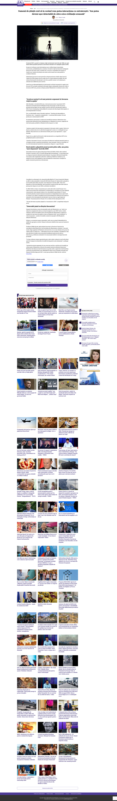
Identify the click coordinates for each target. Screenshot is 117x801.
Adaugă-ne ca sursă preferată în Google (51, 23)
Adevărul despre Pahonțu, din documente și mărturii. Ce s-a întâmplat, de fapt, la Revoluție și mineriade (26, 516)
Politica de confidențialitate (39, 793)
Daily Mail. (29, 253)
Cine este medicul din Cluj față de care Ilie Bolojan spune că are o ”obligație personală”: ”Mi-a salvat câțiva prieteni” (90, 337)
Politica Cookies (50, 793)
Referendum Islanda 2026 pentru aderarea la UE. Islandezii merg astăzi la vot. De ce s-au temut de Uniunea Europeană (68, 560)
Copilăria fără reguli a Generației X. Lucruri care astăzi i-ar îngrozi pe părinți (47, 583)
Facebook (32, 265)
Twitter (48, 265)
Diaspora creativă (60, 1)
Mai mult (66, 2)
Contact (67, 793)
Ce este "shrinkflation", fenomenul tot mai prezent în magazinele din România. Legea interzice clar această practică (68, 759)
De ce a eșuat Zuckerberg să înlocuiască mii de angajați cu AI (68, 514)
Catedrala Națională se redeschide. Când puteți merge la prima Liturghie (26, 691)
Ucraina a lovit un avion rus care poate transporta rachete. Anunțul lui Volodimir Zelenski (26, 758)
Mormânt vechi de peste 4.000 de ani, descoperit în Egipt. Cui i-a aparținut (47, 431)
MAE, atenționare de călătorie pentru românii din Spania (25, 735)
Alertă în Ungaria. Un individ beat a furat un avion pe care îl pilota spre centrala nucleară (67, 472)
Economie (52, 1)
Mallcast (60, 2)
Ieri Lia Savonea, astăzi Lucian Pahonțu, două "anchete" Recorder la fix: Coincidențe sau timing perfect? (26, 452)
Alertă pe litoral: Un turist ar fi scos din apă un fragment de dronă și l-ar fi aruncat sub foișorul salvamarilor (25, 536)
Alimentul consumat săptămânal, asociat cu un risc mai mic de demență (26, 648)
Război (38, 1)
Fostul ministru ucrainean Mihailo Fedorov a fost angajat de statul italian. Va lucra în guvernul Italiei (26, 393)
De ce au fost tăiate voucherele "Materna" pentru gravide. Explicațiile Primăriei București (26, 583)
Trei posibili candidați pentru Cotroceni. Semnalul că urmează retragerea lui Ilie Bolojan (50, 4)
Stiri (35, 8)
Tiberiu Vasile (62, 17)
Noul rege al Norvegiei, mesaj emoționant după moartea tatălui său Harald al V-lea (26, 311)
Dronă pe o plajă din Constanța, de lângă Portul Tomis (47, 333)
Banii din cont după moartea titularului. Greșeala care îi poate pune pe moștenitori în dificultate (68, 311)
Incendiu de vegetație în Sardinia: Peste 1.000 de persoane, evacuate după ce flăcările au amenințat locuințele (68, 649)
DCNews (20, 3)
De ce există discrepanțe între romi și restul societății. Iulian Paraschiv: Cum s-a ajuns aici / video (47, 649)
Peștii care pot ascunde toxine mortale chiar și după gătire (25, 371)
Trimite (47, 285)
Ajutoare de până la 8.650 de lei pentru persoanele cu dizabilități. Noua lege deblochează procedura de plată (68, 606)
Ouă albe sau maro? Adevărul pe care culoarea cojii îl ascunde (26, 558)
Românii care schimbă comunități (73, 1)
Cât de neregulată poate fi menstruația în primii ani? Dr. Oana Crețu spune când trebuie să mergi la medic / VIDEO (47, 494)
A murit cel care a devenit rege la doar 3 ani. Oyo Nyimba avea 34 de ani (47, 515)
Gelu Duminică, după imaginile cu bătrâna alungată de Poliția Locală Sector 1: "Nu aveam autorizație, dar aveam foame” (47, 373)
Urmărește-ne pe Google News (69, 23)
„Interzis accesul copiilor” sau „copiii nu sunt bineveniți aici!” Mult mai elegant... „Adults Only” (47, 392)
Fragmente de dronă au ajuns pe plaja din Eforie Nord (26, 430)
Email (64, 265)
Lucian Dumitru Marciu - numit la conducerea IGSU (26, 604)
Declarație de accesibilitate (76, 793)
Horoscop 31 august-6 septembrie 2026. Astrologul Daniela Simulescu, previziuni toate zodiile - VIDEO (47, 452)
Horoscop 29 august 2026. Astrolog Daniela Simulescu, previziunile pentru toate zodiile (91, 344)
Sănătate (85, 1)
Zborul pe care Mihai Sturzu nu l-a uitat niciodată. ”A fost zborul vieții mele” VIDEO (47, 535)
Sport (48, 2)
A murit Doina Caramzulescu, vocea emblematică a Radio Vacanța (67, 333)
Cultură (90, 1)
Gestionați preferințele (59, 793)
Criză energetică (45, 1)
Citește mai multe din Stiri (47, 788)
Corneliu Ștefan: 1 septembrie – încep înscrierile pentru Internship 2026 (26, 778)
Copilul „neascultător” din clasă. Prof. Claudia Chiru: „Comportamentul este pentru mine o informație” (47, 670)
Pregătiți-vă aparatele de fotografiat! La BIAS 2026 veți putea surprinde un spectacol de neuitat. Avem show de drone (26, 714)
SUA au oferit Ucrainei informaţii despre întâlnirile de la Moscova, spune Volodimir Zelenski (26, 669)
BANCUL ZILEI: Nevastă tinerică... (45, 604)
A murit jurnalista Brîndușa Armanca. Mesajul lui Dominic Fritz (46, 735)
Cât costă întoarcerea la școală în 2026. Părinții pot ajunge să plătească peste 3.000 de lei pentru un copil (68, 432)
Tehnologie (53, 2)
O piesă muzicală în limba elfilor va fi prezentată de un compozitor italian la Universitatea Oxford (68, 626)
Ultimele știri (27, 1)
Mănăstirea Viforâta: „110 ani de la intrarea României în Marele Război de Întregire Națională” (47, 758)
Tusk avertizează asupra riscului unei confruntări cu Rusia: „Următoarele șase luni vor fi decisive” (47, 473)
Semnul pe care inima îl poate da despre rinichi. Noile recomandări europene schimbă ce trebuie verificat (26, 473)
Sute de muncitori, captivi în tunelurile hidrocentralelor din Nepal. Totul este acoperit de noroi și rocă (67, 393)
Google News (40, 261)
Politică (33, 1)
